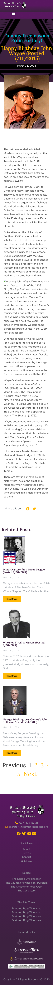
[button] (13, 13)
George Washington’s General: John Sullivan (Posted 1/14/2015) (25, 721)
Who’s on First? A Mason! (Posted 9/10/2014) (24, 644)
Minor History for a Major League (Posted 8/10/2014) (24, 571)
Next (30, 774)
